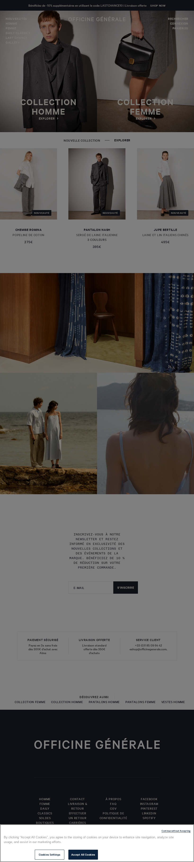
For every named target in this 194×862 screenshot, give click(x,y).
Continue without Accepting (176, 830)
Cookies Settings (49, 854)
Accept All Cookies (83, 854)
